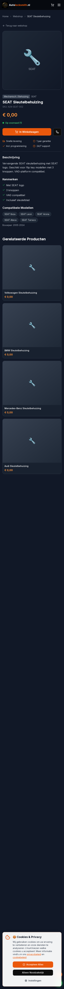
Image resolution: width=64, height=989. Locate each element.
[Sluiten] (57, 936)
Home (5, 16)
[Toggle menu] (59, 5)
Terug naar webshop (16, 25)
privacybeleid (34, 954)
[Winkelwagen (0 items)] (52, 5)
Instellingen (34, 980)
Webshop (18, 16)
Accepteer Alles (34, 964)
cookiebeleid (19, 957)
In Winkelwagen (29, 131)
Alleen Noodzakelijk (33, 972)
